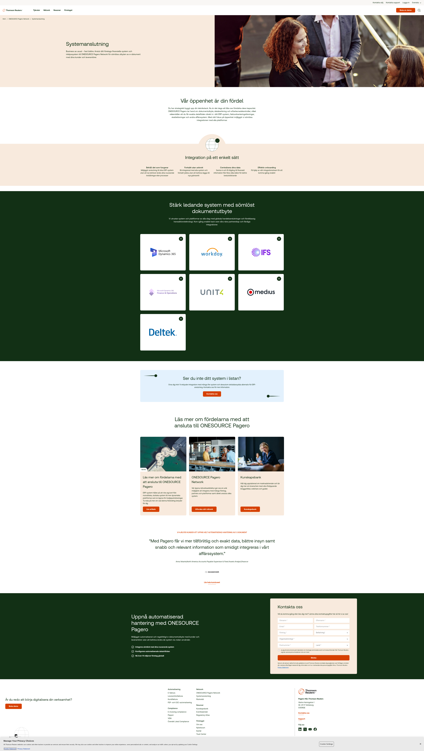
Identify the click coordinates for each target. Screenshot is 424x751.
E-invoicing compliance (177, 712)
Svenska (415, 3)
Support (301, 719)
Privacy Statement (283, 667)
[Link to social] (300, 729)
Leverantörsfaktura (175, 696)
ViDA (170, 718)
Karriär (198, 731)
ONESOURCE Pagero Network (208, 693)
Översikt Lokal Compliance (178, 721)
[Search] (419, 10)
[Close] (420, 743)
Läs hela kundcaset (212, 582)
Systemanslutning (203, 696)
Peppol (170, 715)
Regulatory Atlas (203, 715)
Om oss (199, 724)
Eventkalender (202, 712)
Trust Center (201, 734)
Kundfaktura (173, 699)
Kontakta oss (303, 713)
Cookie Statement (10, 749)
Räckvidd (200, 699)
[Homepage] (13, 10)
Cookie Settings (326, 744)
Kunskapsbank (202, 709)
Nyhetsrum (200, 728)
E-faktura (171, 693)
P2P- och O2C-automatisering (180, 702)
